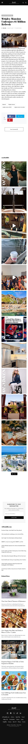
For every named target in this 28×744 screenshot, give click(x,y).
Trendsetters (12, 719)
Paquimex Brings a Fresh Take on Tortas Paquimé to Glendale (12, 662)
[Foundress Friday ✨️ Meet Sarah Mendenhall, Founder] (14, 381)
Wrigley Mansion (5, 55)
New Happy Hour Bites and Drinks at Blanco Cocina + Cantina (12, 631)
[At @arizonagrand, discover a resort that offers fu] (14, 432)
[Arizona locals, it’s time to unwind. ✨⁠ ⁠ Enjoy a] (14, 303)
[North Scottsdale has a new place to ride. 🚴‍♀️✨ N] (14, 277)
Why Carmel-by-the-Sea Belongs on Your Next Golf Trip (12, 534)
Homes (9, 722)
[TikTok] (17, 713)
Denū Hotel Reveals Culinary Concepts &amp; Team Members (13, 559)
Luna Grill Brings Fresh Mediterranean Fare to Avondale (13, 694)
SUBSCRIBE (14, 517)
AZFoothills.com (6, 527)
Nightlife (5, 722)
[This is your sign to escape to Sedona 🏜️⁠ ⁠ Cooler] (14, 407)
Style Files (18, 717)
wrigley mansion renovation (19, 107)
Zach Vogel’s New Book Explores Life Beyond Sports (11, 538)
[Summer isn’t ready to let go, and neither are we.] (14, 458)
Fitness (17, 719)
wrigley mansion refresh (6, 107)
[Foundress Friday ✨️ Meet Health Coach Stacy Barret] (14, 174)
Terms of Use (19, 725)
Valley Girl (5, 719)
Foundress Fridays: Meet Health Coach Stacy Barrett (11, 530)
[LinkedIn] (20, 713)
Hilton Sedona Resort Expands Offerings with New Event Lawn (13, 556)
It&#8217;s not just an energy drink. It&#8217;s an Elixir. (12, 541)
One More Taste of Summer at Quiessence (13, 601)
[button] (2, 3)
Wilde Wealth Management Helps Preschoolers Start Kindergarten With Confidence (11, 564)
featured (4, 104)
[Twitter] (14, 713)
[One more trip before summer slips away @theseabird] (14, 251)
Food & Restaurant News (7, 15)
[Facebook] (11, 713)
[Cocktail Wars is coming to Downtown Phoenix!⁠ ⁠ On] (14, 329)
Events (23, 722)
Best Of (14, 722)
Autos (22, 719)
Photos (19, 722)
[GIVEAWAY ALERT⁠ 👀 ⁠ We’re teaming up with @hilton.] (14, 355)
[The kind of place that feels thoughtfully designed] (14, 225)
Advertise (8, 725)
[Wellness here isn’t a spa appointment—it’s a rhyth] (14, 199)
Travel (23, 717)
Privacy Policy (13, 725)
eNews (12, 717)
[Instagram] (7, 713)
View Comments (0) (14, 129)
